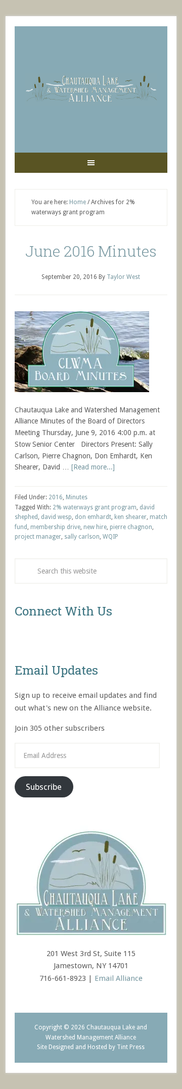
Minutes (76, 497)
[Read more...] (93, 467)
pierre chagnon (131, 527)
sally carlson (82, 536)
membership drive (55, 527)
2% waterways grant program (94, 507)
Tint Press (131, 1047)
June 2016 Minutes (91, 251)
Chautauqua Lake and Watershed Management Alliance (91, 89)
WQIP (110, 536)
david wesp (56, 516)
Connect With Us (63, 611)
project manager (38, 536)
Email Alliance (119, 978)
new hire (95, 527)
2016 (56, 497)
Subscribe (44, 787)
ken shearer (130, 516)
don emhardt (93, 516)
